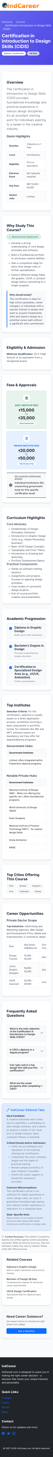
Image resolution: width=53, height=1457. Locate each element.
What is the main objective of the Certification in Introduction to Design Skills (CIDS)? (24, 1033)
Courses (20, 21)
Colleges (6, 1397)
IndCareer (7, 21)
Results (6, 1407)
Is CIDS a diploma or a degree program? (22, 1051)
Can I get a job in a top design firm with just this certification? (24, 1067)
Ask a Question (26, 1331)
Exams (5, 1402)
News (5, 1411)
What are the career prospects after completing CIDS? (25, 1086)
